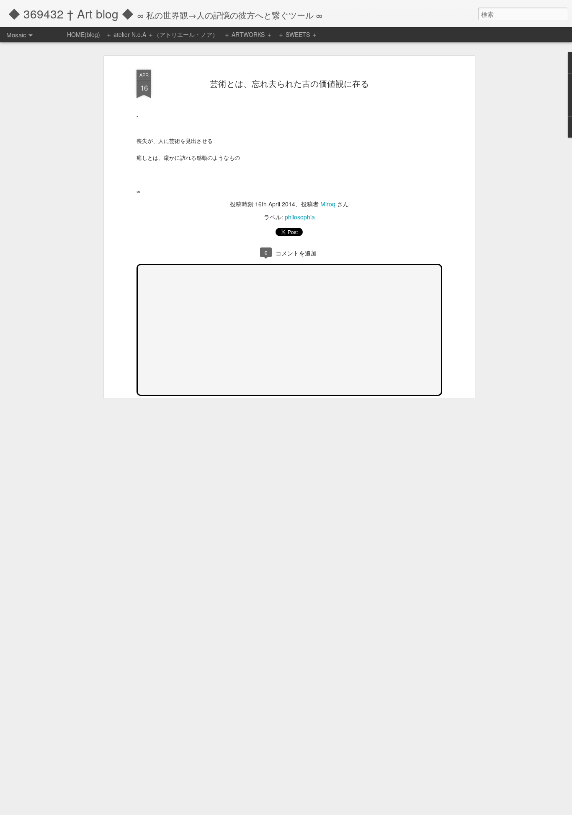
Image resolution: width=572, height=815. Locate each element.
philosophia (300, 217)
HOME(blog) (83, 34)
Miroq (327, 204)
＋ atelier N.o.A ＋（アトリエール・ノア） (162, 34)
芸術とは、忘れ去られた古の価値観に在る (289, 83)
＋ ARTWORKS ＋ (248, 34)
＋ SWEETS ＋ (297, 34)
